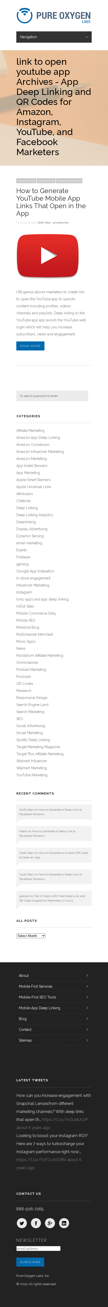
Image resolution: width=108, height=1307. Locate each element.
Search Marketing (30, 712)
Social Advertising (30, 726)
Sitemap (25, 1040)
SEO (19, 719)
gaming (22, 564)
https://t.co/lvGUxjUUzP (65, 1119)
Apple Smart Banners (33, 480)
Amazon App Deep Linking (38, 438)
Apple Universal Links (33, 487)
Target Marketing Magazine (38, 747)
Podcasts (23, 677)
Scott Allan (44, 222)
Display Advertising (69, 180)
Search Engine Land (32, 705)
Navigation (28, 37)
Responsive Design (31, 698)
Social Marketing (29, 733)
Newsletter (31, 1240)
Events (21, 550)
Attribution (24, 494)
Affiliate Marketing (30, 431)
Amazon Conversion (32, 445)
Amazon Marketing (31, 459)
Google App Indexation (35, 571)
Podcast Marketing (31, 670)
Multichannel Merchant (34, 634)
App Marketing (28, 473)
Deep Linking (26, 180)
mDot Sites (25, 606)
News (20, 648)
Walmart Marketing (31, 768)
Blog (23, 1019)
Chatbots (23, 501)
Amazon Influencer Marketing (40, 452)
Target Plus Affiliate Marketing (40, 754)
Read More (30, 346)
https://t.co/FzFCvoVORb (41, 1159)
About (24, 976)
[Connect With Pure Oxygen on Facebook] (36, 1223)
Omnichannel (27, 663)
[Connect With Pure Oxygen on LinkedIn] (64, 1223)
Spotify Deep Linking (33, 740)
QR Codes (24, 684)
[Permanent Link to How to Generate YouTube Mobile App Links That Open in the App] (47, 282)
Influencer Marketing (32, 585)
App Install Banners (31, 466)
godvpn (24, 896)
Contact (25, 1030)
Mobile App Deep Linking (39, 1008)
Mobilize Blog (27, 627)
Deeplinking (46, 180)
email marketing (29, 543)
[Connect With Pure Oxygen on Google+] (50, 1223)
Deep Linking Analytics (34, 515)
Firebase (23, 557)
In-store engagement (33, 578)
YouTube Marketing (31, 775)
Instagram (24, 592)
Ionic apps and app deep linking (42, 599)
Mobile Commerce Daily (36, 613)
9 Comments (60, 222)
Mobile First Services (35, 986)
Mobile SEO (25, 620)
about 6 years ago (33, 1127)
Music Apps (25, 641)
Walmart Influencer (31, 761)
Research (23, 691)
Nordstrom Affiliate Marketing (39, 656)
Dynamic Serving (30, 536)
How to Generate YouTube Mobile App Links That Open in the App (51, 202)
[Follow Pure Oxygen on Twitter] (22, 1223)
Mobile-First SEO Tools (37, 997)
